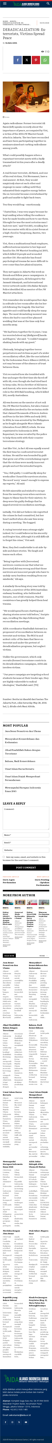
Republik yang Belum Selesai (10, 1298)
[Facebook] (17, 60)
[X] (27, 60)
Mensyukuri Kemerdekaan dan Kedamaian (38, 965)
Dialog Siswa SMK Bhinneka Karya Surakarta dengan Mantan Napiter (31, 919)
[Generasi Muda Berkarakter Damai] (20, 902)
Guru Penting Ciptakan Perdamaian (42, 882)
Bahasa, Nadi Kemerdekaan (20, 761)
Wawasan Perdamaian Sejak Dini (44, 914)
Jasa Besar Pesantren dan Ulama (23, 731)
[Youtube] (26, 1422)
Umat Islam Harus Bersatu (19, 768)
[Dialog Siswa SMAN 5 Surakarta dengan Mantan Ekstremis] (8, 902)
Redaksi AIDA (11, 43)
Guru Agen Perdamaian (9, 881)
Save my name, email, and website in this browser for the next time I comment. (24, 858)
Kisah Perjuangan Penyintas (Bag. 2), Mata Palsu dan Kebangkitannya (38, 1301)
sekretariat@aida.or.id (20, 1415)
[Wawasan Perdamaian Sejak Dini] (44, 902)
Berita (13, 21)
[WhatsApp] (45, 60)
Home (5, 21)
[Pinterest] (36, 60)
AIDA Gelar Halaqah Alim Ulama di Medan (37, 1164)
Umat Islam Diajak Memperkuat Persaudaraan (38, 1095)
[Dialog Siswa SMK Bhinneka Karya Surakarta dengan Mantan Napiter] (32, 902)
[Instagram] (12, 1422)
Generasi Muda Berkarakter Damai (20, 915)
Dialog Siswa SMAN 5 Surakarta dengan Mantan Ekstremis (7, 918)
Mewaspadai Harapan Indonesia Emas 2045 (13, 1164)
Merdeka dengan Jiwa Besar (11, 1232)
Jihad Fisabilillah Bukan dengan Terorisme (11, 1028)
